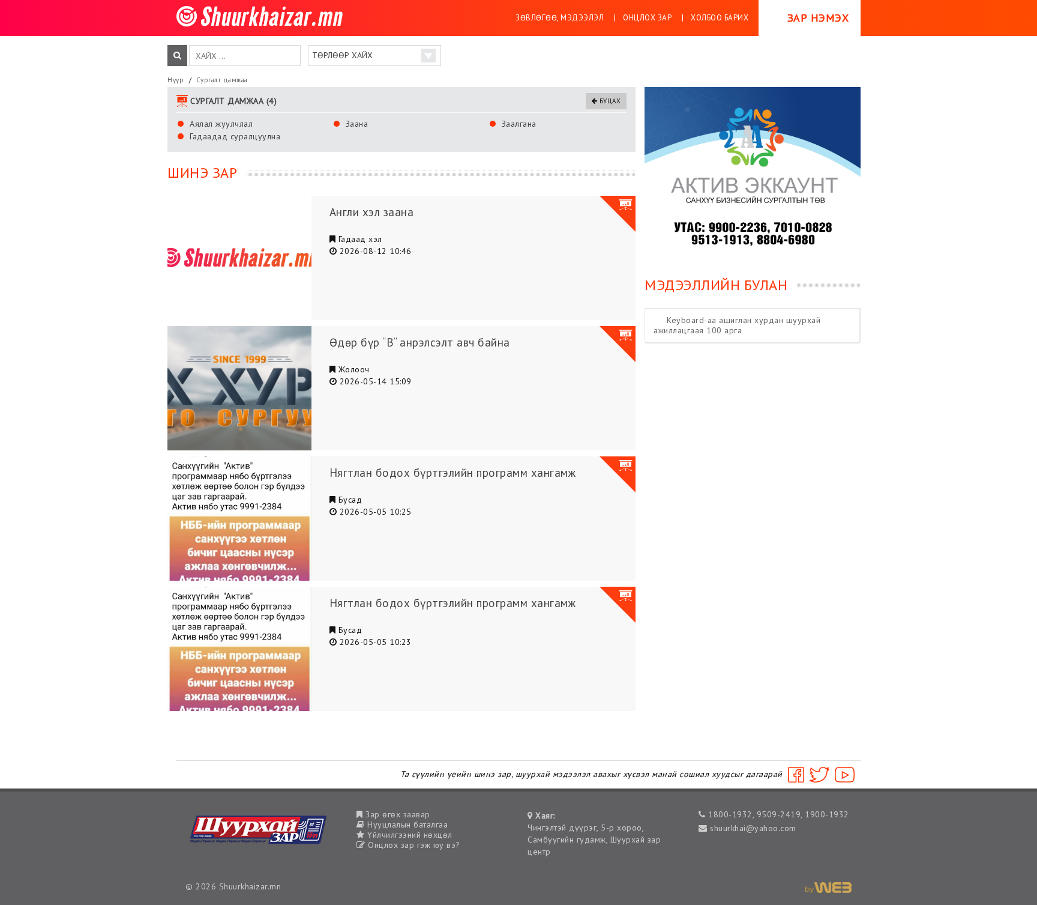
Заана (357, 123)
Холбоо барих (719, 18)
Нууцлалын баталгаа (406, 824)
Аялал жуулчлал (221, 123)
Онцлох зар (647, 18)
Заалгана (519, 123)
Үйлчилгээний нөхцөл (408, 834)
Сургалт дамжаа (222, 80)
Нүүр (175, 80)
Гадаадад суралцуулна (235, 136)
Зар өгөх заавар (396, 814)
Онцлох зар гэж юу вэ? (412, 845)
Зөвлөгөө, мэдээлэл (559, 18)
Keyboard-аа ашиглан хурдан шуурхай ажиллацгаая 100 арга (737, 325)
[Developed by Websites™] (828, 886)
